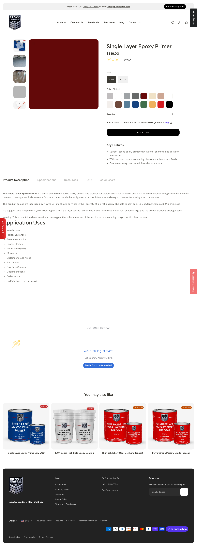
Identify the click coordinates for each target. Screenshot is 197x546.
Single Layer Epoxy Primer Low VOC (26, 453)
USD (27, 520)
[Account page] (179, 22)
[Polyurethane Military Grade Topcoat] (171, 426)
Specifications (46, 180)
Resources (71, 180)
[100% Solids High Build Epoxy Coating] (74, 426)
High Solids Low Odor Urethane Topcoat (122, 453)
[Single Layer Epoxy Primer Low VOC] (26, 426)
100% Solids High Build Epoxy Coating (74, 453)
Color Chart (107, 180)
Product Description (16, 180)
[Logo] (15, 22)
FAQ (89, 180)
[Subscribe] (184, 492)
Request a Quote (175, 6)
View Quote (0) (193, 18)
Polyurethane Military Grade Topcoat (171, 453)
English (12, 520)
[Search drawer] (172, 22)
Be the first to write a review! (98, 365)
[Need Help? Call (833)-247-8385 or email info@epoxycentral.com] (99, 6)
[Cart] (186, 22)
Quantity (111, 114)
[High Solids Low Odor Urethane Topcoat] (122, 426)
